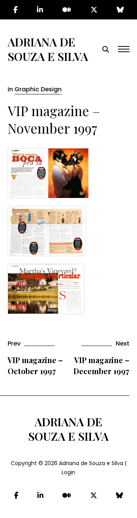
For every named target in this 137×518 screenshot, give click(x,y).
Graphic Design (38, 89)
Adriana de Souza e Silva (48, 49)
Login (68, 472)
